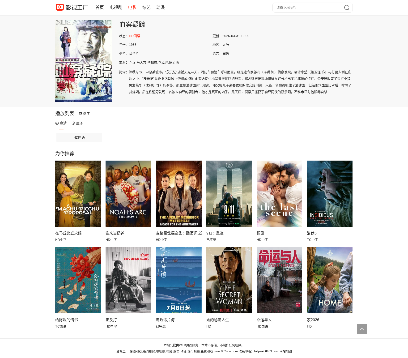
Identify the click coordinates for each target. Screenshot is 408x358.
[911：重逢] (229, 194)
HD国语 (79, 137)
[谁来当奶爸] (128, 194)
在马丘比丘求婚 (68, 233)
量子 (79, 123)
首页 (99, 7)
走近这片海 (165, 320)
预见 (260, 233)
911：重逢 (215, 233)
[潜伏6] (330, 194)
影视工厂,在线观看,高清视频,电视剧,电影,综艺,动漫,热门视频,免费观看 (164, 351)
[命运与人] (279, 280)
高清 (63, 123)
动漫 (160, 7)
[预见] (279, 194)
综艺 (146, 7)
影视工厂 (77, 7)
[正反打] (128, 280)
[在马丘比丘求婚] (78, 194)
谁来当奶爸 (115, 233)
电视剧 (116, 7)
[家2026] (330, 280)
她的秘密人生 (217, 320)
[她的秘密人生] (229, 280)
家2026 (313, 320)
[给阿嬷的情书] (78, 280)
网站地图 (286, 351)
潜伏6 (312, 233)
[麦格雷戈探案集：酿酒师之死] (178, 194)
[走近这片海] (178, 280)
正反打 (111, 320)
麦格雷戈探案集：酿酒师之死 (178, 233)
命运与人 (264, 320)
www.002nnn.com (226, 351)
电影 (132, 7)
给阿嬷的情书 (66, 320)
